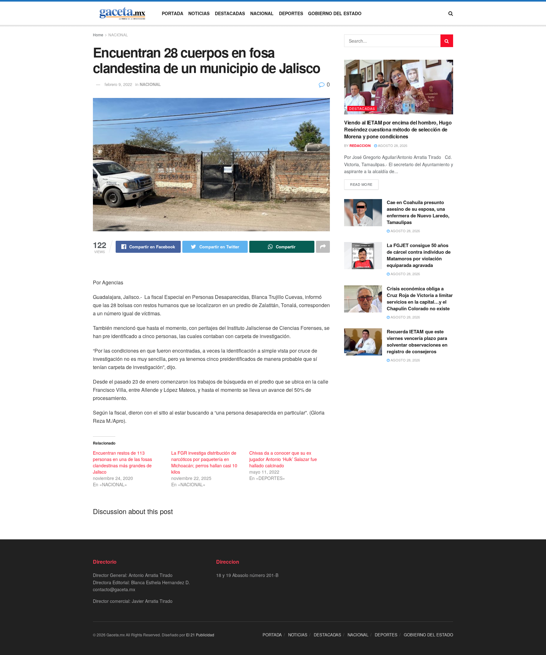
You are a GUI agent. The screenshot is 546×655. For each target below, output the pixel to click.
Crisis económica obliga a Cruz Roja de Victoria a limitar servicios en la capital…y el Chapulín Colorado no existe (420, 298)
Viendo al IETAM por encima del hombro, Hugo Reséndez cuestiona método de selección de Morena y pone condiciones (398, 129)
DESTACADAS (230, 13)
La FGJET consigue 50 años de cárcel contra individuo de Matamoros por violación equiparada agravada (419, 255)
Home (98, 34)
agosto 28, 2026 (392, 145)
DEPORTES (291, 13)
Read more (361, 184)
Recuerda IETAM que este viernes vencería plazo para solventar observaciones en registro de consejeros (417, 341)
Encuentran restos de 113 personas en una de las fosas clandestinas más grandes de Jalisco (122, 462)
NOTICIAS (198, 13)
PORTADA (172, 13)
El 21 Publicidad (200, 634)
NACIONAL (262, 13)
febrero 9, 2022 (118, 84)
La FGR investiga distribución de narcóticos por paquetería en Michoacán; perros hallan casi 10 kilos (204, 462)
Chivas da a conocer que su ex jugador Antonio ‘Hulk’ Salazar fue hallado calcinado (283, 459)
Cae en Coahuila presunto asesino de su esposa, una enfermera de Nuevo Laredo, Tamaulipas (418, 212)
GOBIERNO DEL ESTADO (334, 13)
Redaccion (360, 145)
